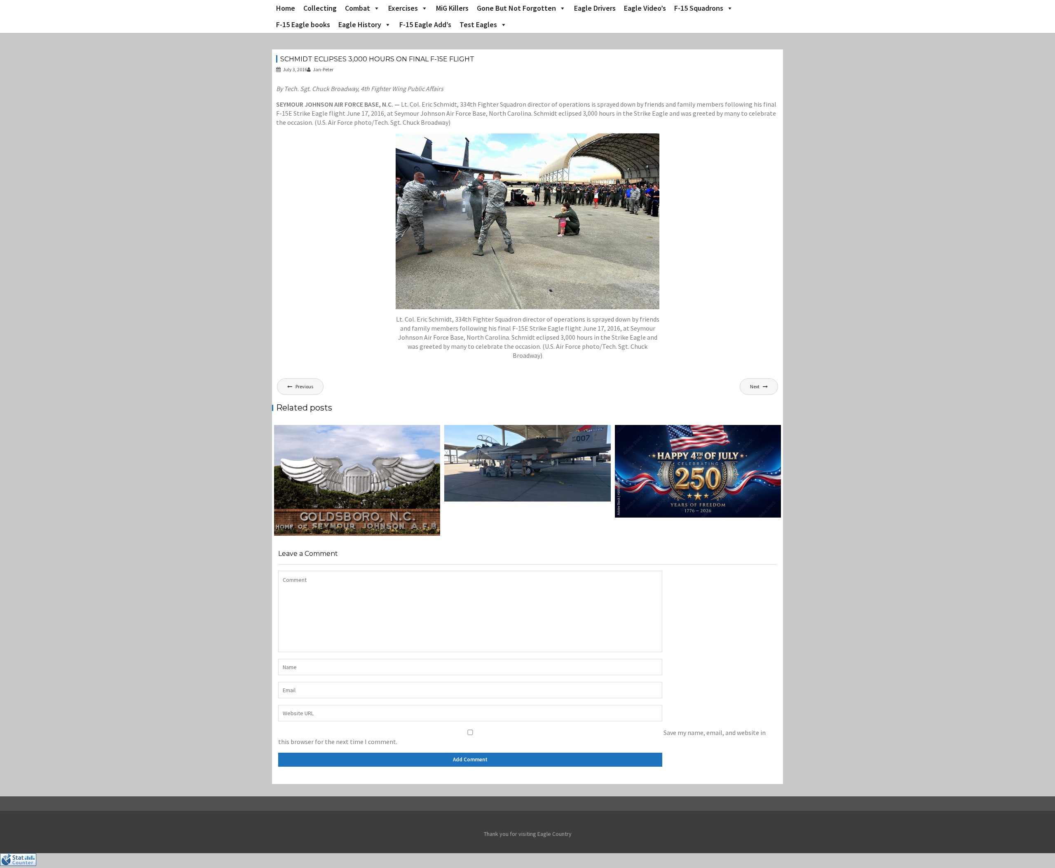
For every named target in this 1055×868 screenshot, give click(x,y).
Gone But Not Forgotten (516, 8)
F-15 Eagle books (303, 24)
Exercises (403, 8)
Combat (357, 8)
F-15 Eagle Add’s (425, 24)
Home (285, 8)
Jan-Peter (323, 69)
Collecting (320, 8)
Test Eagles (478, 24)
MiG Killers (452, 8)
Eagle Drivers (595, 8)
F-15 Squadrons (698, 8)
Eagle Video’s (645, 8)
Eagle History (359, 24)
